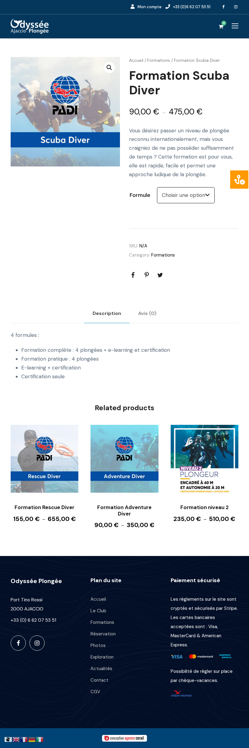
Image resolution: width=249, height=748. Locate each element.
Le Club (98, 611)
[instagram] (236, 6)
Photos (98, 645)
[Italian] (40, 739)
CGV (95, 692)
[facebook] (223, 6)
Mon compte (150, 6)
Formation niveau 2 (204, 507)
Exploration (102, 657)
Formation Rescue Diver (44, 507)
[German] (32, 739)
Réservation (103, 634)
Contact (99, 680)
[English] (16, 739)
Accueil (136, 60)
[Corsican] (8, 739)
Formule (140, 195)
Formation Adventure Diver (124, 510)
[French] (24, 739)
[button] (109, 67)
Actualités (101, 669)
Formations (158, 60)
